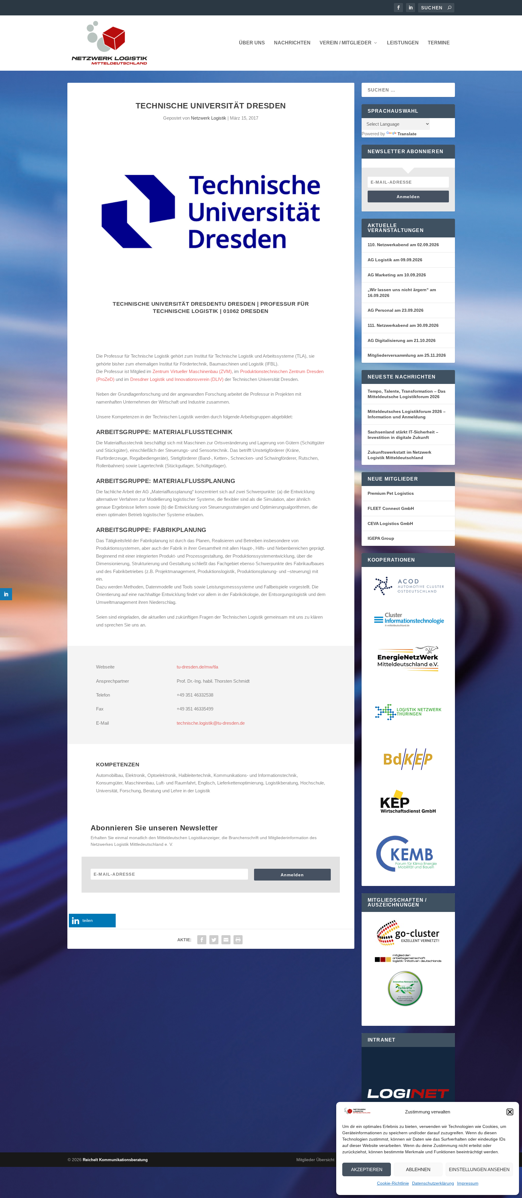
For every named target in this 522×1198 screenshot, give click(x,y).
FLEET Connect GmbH (391, 508)
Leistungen (403, 42)
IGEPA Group (381, 538)
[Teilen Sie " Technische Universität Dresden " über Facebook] (202, 940)
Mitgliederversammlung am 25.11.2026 (407, 355)
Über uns (252, 42)
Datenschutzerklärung (433, 1183)
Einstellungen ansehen (479, 1169)
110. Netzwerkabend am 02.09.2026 (403, 244)
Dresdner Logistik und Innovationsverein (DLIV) (177, 379)
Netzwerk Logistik (208, 118)
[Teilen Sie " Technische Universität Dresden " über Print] (238, 940)
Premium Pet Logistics (391, 493)
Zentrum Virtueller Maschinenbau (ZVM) (192, 371)
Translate (407, 133)
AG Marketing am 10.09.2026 (397, 274)
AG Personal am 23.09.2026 (396, 310)
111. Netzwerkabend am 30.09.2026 (403, 325)
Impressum (467, 1183)
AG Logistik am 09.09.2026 (395, 259)
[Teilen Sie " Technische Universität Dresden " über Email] (226, 940)
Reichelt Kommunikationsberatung (115, 1160)
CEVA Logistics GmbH (390, 523)
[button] (510, 1112)
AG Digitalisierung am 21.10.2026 (402, 340)
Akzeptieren (366, 1169)
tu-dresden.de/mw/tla (197, 666)
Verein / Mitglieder (346, 42)
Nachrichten (292, 42)
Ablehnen (418, 1169)
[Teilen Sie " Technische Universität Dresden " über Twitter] (214, 940)
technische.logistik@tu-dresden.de (211, 723)
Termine (439, 42)
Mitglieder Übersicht (315, 1159)
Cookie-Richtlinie (393, 1183)
